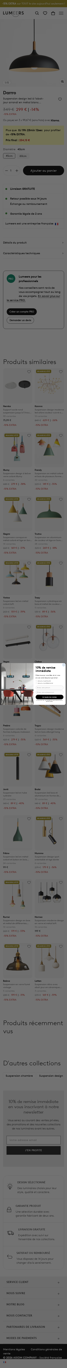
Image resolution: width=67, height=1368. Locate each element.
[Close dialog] (64, 665)
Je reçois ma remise (49, 697)
